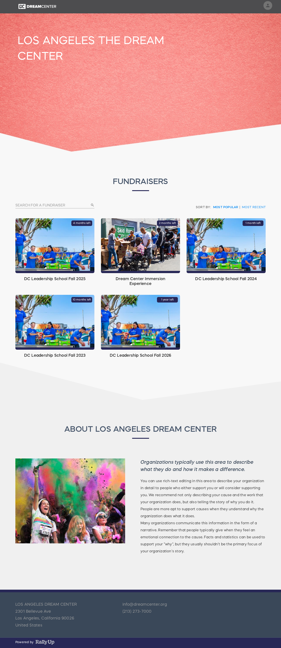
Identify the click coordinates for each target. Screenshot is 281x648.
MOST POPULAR (225, 207)
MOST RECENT (254, 207)
